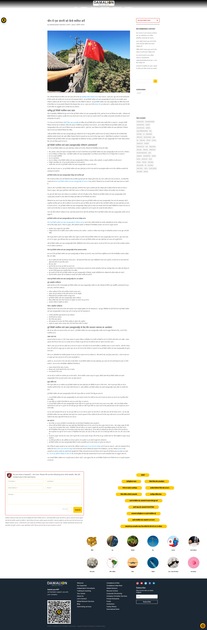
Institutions (110, 604)
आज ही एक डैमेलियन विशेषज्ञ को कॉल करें (60, 453)
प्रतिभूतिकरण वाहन (131, 481)
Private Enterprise (113, 599)
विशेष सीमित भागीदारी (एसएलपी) (129, 494)
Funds (109, 601)
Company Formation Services (117, 596)
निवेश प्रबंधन (139, 149)
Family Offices (112, 606)
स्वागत (75, 7)
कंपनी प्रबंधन (139, 134)
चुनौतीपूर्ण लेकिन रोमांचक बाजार (90, 97)
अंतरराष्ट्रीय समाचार (140, 124)
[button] (4, 315)
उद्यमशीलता (148, 127)
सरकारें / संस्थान (140, 168)
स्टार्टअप (145, 168)
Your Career (81, 593)
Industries (94, 7)
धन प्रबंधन (154, 140)
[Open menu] (3, 20)
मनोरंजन (150, 159)
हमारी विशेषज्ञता (84, 7)
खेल (137, 140)
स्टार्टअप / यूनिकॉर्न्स (152, 168)
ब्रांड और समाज (144, 159)
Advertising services (84, 606)
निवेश (147, 146)
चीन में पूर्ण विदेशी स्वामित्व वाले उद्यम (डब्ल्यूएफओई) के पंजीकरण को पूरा (65, 222)
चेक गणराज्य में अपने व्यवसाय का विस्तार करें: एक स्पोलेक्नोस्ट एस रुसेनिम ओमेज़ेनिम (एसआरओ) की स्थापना (146, 35)
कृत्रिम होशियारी (149, 134)
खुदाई (154, 137)
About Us (80, 596)
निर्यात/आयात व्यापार (140, 146)
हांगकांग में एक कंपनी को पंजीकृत (92, 446)
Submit (77, 510)
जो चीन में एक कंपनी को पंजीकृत (64, 449)
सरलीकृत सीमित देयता (155, 494)
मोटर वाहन (139, 162)
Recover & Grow (112, 591)
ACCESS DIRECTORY (144, 20)
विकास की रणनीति (140, 165)
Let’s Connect (82, 599)
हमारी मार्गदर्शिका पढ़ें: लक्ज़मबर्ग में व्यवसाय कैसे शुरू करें (144, 500)
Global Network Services (85, 601)
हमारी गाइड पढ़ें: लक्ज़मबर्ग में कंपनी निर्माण (143, 507)
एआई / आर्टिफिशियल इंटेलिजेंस (142, 131)
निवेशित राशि (145, 149)
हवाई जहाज (146, 171)
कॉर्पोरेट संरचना (80, 25)
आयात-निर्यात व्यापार (140, 127)
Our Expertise (82, 585)
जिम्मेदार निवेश (142, 140)
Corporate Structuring (114, 593)
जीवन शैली (148, 140)
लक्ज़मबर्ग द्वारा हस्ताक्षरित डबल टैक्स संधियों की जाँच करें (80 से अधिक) (143, 526)
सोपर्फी (142, 475)
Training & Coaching (84, 591)
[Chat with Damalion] (202, 625)
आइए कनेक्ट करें (128, 7)
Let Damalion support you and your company (57, 592)
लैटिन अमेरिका (150, 162)
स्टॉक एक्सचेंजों (139, 171)
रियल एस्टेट (144, 162)
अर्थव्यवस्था (148, 124)
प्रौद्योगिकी (154, 156)
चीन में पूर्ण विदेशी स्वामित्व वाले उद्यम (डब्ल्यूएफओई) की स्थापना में (72, 181)
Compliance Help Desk (114, 585)
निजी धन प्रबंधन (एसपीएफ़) (130, 488)
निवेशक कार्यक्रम (152, 146)
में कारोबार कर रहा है (117, 7)
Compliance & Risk (113, 583)
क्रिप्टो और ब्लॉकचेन (147, 137)
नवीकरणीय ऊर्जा (140, 143)
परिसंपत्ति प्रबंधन (152, 149)
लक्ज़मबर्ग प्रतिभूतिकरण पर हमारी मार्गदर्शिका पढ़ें (143, 513)
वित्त (145, 165)
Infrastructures (140, 121)
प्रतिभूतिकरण (139, 156)
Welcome (80, 583)
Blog (78, 604)
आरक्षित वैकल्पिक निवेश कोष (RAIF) (159, 488)
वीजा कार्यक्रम (150, 165)
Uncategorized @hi (149, 121)
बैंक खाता (138, 159)
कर (143, 134)
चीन (100, 104)
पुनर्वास (149, 152)
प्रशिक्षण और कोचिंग (105, 7)
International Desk (113, 609)
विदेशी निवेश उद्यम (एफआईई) (71, 122)
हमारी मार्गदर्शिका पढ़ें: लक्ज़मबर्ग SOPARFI (143, 520)
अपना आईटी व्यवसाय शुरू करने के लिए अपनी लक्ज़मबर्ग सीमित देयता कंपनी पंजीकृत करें (146, 43)
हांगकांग (96, 104)
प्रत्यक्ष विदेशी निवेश (146, 156)
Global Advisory (112, 588)
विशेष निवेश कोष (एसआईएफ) (156, 481)
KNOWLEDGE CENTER (57, 25)
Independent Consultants (86, 588)
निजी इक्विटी (146, 143)
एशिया (150, 131)
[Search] (155, 81)
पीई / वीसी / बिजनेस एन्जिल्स (142, 152)
